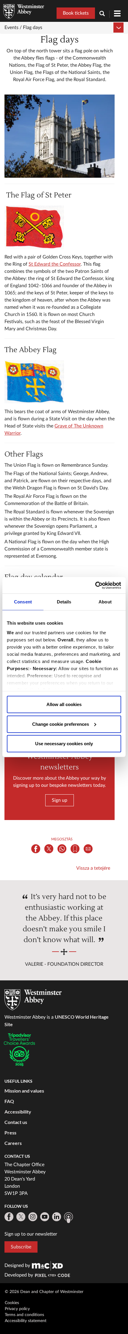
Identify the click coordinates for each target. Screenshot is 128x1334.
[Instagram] (32, 1216)
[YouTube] (44, 1216)
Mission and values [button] (24, 1090)
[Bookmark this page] (75, 848)
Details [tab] (64, 601)
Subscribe (21, 1247)
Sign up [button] (59, 800)
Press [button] (10, 1132)
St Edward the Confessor (55, 264)
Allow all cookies (64, 704)
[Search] (104, 14)
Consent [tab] (23, 601)
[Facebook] (8, 1216)
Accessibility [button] (17, 1111)
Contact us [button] (15, 1122)
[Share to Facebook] (35, 848)
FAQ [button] (9, 1101)
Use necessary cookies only (64, 743)
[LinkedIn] (56, 1216)
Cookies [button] (12, 1303)
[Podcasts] (68, 1217)
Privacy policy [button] (17, 1309)
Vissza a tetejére (93, 868)
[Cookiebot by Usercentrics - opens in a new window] (95, 585)
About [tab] (105, 601)
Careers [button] (13, 1143)
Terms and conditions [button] (24, 1315)
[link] (47, 1265)
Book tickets (76, 13)
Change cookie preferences (60, 723)
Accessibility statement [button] (25, 1321)
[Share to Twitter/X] (48, 848)
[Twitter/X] (20, 1216)
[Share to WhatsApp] (61, 848)
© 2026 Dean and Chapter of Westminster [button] (44, 1292)
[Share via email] (88, 848)
